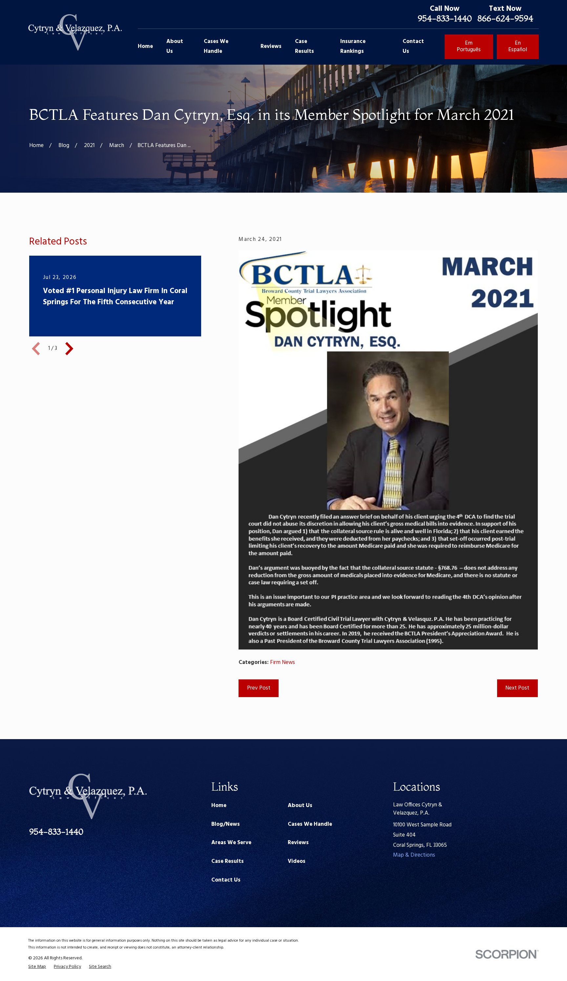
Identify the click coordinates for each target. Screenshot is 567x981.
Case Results (227, 861)
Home (218, 805)
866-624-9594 (505, 18)
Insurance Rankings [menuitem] (353, 46)
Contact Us (226, 880)
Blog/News (225, 824)
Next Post (517, 688)
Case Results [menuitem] (304, 46)
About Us (300, 805)
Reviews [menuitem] (271, 46)
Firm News (282, 662)
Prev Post (258, 688)
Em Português (469, 46)
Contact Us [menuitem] (413, 46)
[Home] (74, 32)
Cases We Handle (310, 824)
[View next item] (69, 348)
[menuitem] (37, 967)
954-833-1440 (445, 18)
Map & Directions (414, 855)
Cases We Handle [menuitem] (216, 46)
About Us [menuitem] (174, 46)
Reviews (298, 842)
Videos (296, 861)
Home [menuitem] (145, 46)
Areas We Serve (231, 842)
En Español (517, 46)
